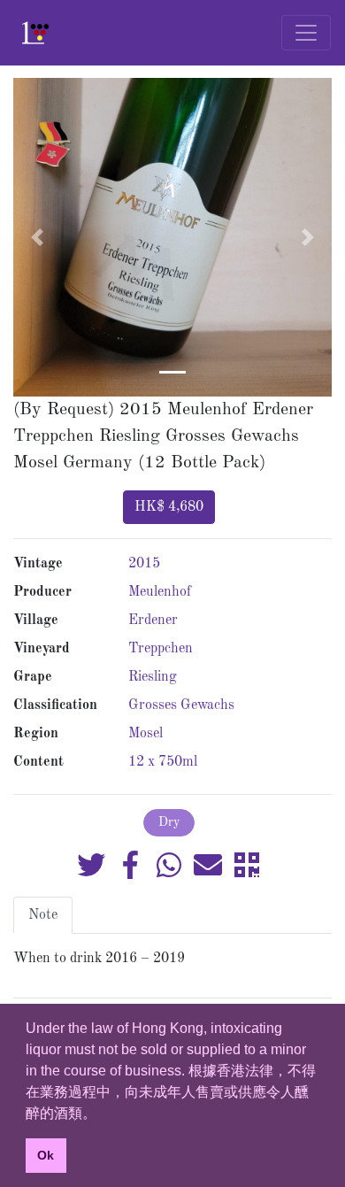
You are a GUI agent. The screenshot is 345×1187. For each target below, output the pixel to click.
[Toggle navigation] (306, 32)
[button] (37, 237)
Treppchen (160, 649)
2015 (144, 564)
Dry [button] (169, 822)
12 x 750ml (162, 762)
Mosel (145, 734)
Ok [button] (45, 1155)
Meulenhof (159, 592)
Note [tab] (43, 915)
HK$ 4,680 (168, 507)
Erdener (153, 620)
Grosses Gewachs (181, 705)
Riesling (152, 677)
